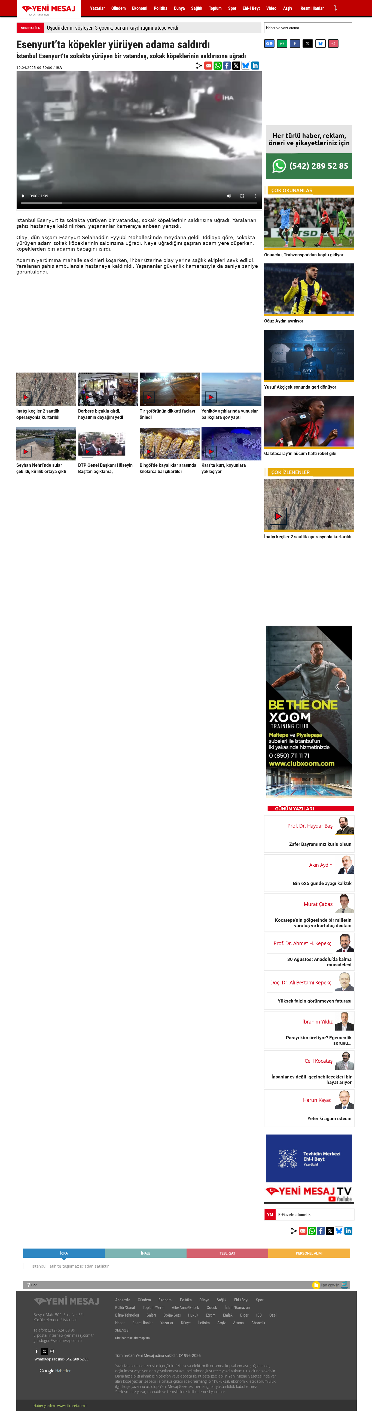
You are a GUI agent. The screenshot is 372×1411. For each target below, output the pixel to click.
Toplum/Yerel (153, 1307)
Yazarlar (97, 8)
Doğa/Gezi (172, 1315)
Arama (238, 1322)
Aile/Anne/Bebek (185, 1307)
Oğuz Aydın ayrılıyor (283, 321)
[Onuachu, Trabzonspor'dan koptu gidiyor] (309, 248)
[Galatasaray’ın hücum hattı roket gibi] (309, 447)
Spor (232, 8)
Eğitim (210, 1315)
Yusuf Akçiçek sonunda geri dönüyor (300, 387)
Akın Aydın (321, 865)
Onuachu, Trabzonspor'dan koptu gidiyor (303, 254)
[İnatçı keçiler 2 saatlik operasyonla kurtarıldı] (309, 530)
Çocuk (212, 1307)
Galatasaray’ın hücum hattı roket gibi (300, 453)
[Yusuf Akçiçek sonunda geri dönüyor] (309, 381)
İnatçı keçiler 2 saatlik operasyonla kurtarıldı (307, 536)
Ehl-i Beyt (251, 8)
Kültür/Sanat (125, 1307)
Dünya (179, 8)
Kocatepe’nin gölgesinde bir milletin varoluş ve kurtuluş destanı (313, 922)
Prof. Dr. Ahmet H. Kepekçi (303, 943)
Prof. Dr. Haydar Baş (310, 825)
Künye (186, 1322)
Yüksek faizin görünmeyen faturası (315, 1001)
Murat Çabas (318, 904)
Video (271, 8)
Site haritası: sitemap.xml (133, 1338)
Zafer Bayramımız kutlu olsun (320, 844)
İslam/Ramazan (237, 1307)
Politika (160, 8)
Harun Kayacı (318, 1100)
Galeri (151, 1315)
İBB (259, 1315)
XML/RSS (122, 1330)
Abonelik (258, 1322)
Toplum (215, 8)
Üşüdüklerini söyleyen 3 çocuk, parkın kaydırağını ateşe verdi (112, 27)
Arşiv (287, 8)
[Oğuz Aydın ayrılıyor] (309, 315)
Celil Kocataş (319, 1061)
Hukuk (193, 1315)
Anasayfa (122, 1300)
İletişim (204, 1322)
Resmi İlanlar (312, 8)
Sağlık (196, 8)
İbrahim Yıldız (318, 1021)
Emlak (228, 1315)
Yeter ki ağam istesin (329, 1118)
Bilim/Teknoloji (127, 1315)
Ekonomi (139, 8)
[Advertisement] (139, 334)
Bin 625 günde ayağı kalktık (322, 883)
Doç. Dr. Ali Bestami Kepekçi (301, 982)
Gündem (118, 8)
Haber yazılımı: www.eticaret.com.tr (60, 1405)
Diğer (244, 1315)
